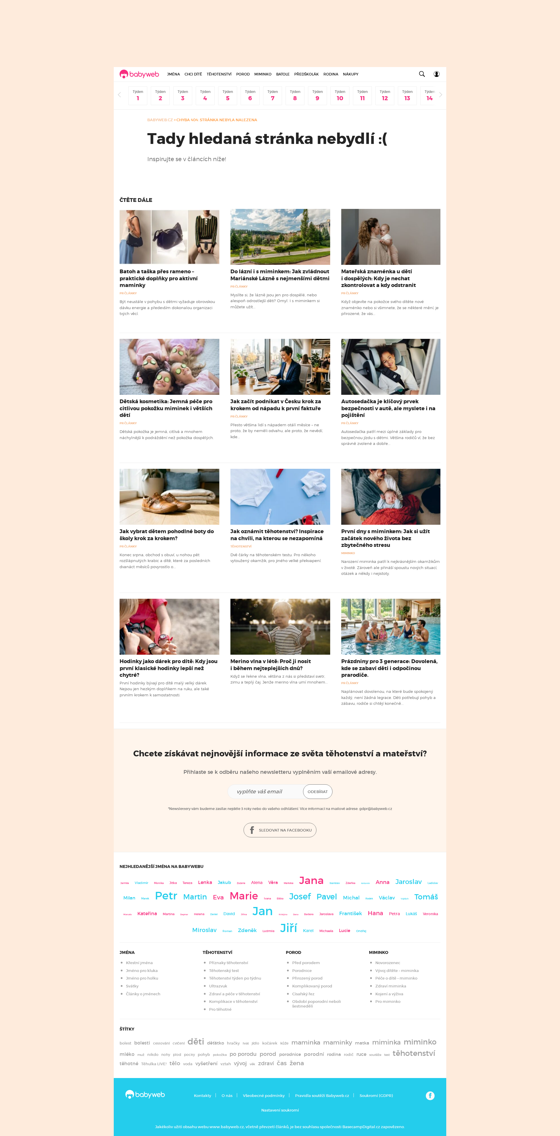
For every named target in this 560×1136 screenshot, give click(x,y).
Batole (283, 74)
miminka (386, 1042)
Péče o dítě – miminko (396, 978)
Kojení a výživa (389, 993)
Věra (273, 882)
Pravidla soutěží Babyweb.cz (322, 1095)
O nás (227, 1095)
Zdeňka (350, 883)
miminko (420, 1042)
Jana (311, 880)
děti (196, 1041)
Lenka (205, 882)
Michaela (326, 931)
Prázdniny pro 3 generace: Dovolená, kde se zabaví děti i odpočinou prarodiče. (389, 668)
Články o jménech (143, 993)
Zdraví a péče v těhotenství (234, 993)
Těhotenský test (224, 970)
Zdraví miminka (390, 986)
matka (362, 1043)
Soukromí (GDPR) (376, 1095)
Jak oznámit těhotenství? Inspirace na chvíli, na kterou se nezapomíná (277, 535)
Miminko (263, 74)
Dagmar (184, 914)
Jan (263, 911)
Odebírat (318, 791)
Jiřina (244, 914)
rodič (349, 1054)
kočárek (269, 1043)
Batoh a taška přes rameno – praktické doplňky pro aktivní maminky (159, 278)
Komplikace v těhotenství (233, 1001)
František (350, 913)
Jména (173, 74)
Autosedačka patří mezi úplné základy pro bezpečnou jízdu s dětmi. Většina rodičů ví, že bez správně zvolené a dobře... (388, 437)
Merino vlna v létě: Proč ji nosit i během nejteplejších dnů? (270, 665)
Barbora (309, 914)
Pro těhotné (220, 1009)
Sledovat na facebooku (285, 830)
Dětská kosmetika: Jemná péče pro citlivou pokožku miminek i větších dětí (166, 408)
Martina (168, 914)
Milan (129, 898)
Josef (300, 896)
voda (187, 1064)
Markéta (288, 883)
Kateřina (147, 913)
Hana (375, 913)
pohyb (204, 1054)
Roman (227, 931)
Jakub (224, 882)
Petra (394, 913)
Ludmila (268, 931)
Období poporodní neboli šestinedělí (316, 1004)
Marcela (127, 914)
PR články (128, 293)
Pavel (326, 896)
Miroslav (204, 930)
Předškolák (306, 74)
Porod (243, 74)
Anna (383, 882)
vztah (225, 1063)
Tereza (187, 883)
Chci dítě (193, 74)
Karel (308, 930)
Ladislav (433, 883)
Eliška (280, 898)
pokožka (220, 1055)
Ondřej (361, 931)
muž (140, 1055)
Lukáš (411, 913)
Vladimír (141, 883)
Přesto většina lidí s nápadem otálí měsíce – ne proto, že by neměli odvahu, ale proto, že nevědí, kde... (276, 430)
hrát (246, 1043)
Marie (244, 896)
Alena (256, 882)
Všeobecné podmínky (264, 1095)
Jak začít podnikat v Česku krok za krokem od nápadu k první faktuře (275, 405)
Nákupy (350, 74)
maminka (305, 1042)
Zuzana (241, 883)
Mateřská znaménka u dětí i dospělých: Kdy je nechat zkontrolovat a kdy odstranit (378, 278)
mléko (127, 1054)
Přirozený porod (307, 978)
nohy (165, 1054)
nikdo (152, 1054)
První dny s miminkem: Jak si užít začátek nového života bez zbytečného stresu (385, 538)
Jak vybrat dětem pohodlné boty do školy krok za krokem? (167, 535)
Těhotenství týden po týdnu (235, 978)
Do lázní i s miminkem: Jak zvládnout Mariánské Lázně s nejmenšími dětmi (280, 275)
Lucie (344, 930)
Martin (195, 896)
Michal (351, 898)
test (387, 1055)
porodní (314, 1054)
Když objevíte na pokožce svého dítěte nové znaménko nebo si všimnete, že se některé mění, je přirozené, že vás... (390, 307)
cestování (161, 1043)
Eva (218, 897)
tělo (174, 1063)
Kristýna (283, 914)
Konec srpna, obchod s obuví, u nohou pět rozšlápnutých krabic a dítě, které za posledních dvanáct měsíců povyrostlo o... (165, 560)
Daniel (214, 914)
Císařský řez (303, 993)
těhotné (129, 1063)
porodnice (290, 1054)
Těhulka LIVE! (154, 1064)
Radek (369, 898)
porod (268, 1053)
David (229, 913)
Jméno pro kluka (142, 970)
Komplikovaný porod (312, 986)
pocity (189, 1054)
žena (297, 1063)
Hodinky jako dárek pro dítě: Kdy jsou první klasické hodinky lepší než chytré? (169, 668)
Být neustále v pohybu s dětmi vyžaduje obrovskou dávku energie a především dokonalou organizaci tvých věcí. (167, 307)
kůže (284, 1043)
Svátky (132, 986)
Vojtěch (405, 898)
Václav (387, 898)
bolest (125, 1043)
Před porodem (306, 962)
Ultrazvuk (218, 986)
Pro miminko (387, 1001)
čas (282, 1063)
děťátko (215, 1043)
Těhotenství (219, 74)
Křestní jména (139, 962)
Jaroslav (409, 881)
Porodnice (302, 970)
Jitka (173, 883)
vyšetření (206, 1064)
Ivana (267, 898)
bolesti (142, 1043)
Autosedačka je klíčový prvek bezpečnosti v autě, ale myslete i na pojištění (388, 408)
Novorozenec (387, 962)
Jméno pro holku (142, 978)
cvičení (179, 1043)
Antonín (365, 883)
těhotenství (414, 1053)
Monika (159, 883)
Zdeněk (247, 930)
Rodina (330, 74)
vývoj (240, 1063)
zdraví (266, 1063)
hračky (233, 1043)
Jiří (288, 928)
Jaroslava (326, 914)
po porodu (243, 1054)
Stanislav (335, 883)
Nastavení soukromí (280, 1110)
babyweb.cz (160, 119)
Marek (145, 898)
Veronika (430, 914)
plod (177, 1054)
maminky (337, 1042)
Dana (295, 914)
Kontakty (202, 1095)
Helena (199, 914)
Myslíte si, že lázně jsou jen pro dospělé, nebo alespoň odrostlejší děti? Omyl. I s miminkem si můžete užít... (275, 301)
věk (252, 1064)
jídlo (255, 1043)
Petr (166, 895)
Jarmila (124, 883)
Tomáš (426, 896)
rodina (334, 1054)
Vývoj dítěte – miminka (397, 970)
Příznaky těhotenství (228, 962)
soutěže (375, 1055)
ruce (361, 1054)
